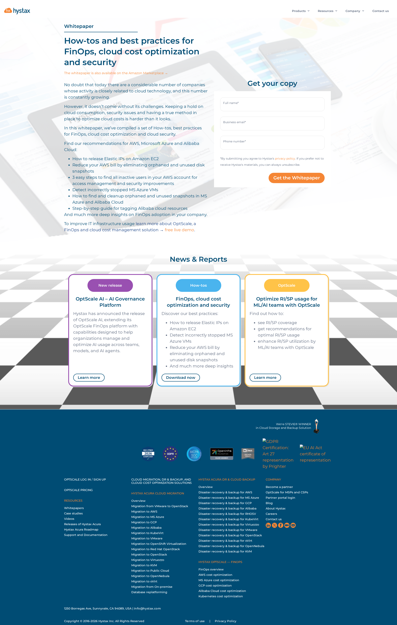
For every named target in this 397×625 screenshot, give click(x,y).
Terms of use (195, 621)
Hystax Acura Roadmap (81, 529)
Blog (269, 503)
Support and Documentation (86, 535)
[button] (110, 285)
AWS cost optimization (215, 575)
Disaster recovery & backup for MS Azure (228, 498)
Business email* (234, 122)
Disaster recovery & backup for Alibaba (227, 508)
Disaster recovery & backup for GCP (225, 503)
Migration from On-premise (151, 587)
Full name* (231, 102)
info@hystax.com (147, 608)
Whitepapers (74, 508)
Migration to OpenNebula (150, 576)
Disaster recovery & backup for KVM (225, 551)
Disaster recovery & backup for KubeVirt (228, 519)
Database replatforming (149, 592)
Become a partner (279, 487)
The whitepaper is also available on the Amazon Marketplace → (116, 73)
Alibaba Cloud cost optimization (222, 591)
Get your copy (272, 83)
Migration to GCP (144, 522)
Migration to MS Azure (147, 517)
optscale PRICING (78, 490)
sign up (99, 479)
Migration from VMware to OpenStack (159, 506)
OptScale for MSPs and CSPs (287, 492)
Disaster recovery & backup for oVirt (225, 541)
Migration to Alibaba (146, 528)
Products (299, 11)
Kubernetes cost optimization (220, 596)
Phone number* (234, 141)
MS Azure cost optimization (218, 580)
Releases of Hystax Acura (82, 524)
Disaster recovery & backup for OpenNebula (231, 546)
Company (353, 11)
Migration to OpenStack (149, 554)
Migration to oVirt (144, 581)
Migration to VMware (147, 538)
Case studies (73, 513)
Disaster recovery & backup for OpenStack (230, 535)
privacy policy (285, 158)
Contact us (380, 11)
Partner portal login (280, 498)
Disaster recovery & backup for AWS (225, 492)
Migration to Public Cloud (150, 571)
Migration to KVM (144, 565)
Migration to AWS (144, 511)
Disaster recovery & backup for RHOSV (227, 514)
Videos (69, 519)
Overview (138, 501)
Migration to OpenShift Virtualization (158, 544)
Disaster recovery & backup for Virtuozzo (228, 524)
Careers (271, 514)
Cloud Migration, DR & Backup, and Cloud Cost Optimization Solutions (161, 481)
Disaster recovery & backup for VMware (227, 530)
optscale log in (77, 479)
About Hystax (276, 508)
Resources (325, 11)
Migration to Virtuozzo (147, 560)
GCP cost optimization (215, 585)
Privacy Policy (226, 621)
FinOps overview (211, 569)
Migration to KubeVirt (147, 533)
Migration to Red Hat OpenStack (155, 549)
